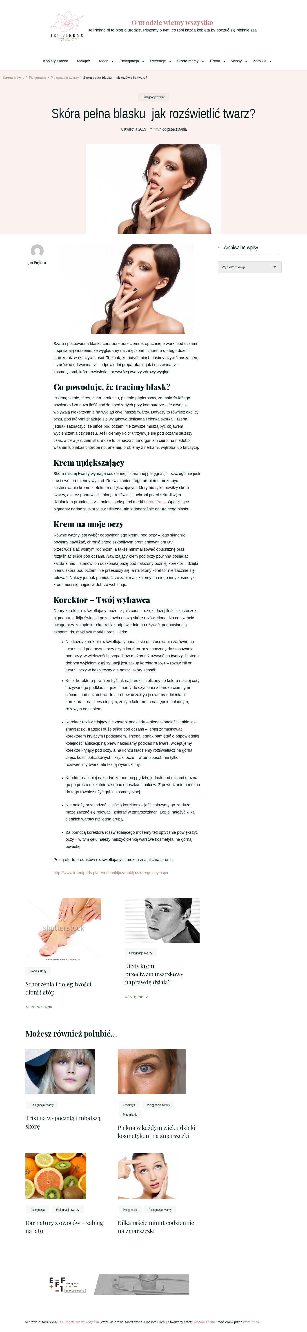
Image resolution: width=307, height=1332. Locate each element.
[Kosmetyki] (129, 1105)
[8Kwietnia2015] (133, 129)
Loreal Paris (155, 502)
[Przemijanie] (130, 1114)
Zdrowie (259, 61)
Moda (103, 61)
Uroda (215, 61)
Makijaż (83, 61)
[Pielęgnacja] (37, 1209)
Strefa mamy (188, 61)
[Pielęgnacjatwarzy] (153, 97)
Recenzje (158, 61)
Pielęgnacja (129, 61)
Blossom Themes (205, 1322)
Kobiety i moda (55, 61)
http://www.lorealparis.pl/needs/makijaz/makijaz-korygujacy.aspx (110, 873)
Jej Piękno (37, 262)
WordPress (251, 1322)
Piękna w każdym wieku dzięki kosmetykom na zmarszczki (156, 1132)
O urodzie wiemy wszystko (172, 22)
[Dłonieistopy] (38, 971)
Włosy (236, 61)
